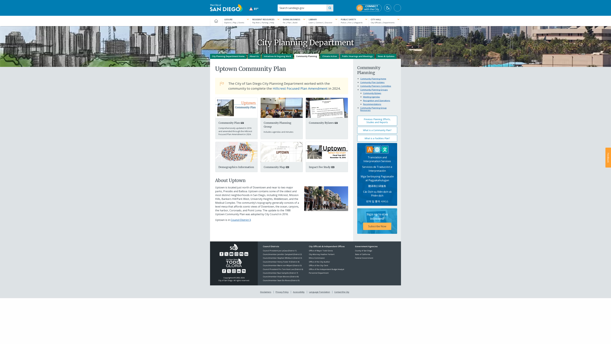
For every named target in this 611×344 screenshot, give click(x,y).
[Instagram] (236, 254)
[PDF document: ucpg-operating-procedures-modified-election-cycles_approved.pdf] (327, 107)
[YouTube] (231, 254)
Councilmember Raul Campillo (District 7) (280, 273)
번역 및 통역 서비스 (377, 201)
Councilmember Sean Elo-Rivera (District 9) (281, 280)
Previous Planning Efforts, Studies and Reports (377, 121)
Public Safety (348, 19)
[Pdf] (236, 152)
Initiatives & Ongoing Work (277, 56)
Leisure (228, 19)
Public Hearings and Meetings (357, 56)
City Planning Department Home (228, 56)
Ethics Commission (317, 258)
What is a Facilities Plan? (377, 138)
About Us (254, 56)
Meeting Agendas (371, 96)
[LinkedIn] (246, 254)
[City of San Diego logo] (226, 7)
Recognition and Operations (376, 100)
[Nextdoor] (241, 254)
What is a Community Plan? (377, 130)
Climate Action (329, 56)
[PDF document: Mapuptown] (282, 152)
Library (313, 19)
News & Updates (386, 56)
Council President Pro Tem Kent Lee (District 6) (283, 269)
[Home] (216, 21)
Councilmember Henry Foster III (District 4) (281, 262)
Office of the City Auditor (319, 262)
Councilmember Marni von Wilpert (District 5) (282, 265)
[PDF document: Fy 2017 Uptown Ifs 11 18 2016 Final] (327, 152)
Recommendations (372, 104)
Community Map (274, 167)
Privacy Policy (282, 291)
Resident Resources (263, 19)
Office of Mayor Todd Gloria (321, 250)
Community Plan (229, 122)
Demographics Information (236, 167)
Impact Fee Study (319, 167)
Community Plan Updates (372, 82)
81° (253, 9)
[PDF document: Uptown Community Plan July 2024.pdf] (236, 107)
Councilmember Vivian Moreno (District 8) (281, 276)
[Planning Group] (282, 107)
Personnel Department (319, 273)
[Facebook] (221, 254)
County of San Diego (363, 250)
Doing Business (291, 19)
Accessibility (299, 291)
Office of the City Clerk (318, 265)
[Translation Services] (377, 149)
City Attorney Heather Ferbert (321, 254)
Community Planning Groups (374, 89)
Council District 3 (241, 220)
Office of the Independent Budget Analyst (326, 269)
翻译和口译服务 (377, 186)
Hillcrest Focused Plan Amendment (300, 88)
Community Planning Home (373, 78)
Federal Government (364, 258)
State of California (362, 254)
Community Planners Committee (375, 86)
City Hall (376, 19)
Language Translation (319, 291)
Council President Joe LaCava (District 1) (279, 250)
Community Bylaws (321, 122)
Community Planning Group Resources (373, 109)
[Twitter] (226, 254)
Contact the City (341, 291)
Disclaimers (265, 291)
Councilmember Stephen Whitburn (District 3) (282, 258)
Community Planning (306, 56)
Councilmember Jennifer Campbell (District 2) (282, 254)
